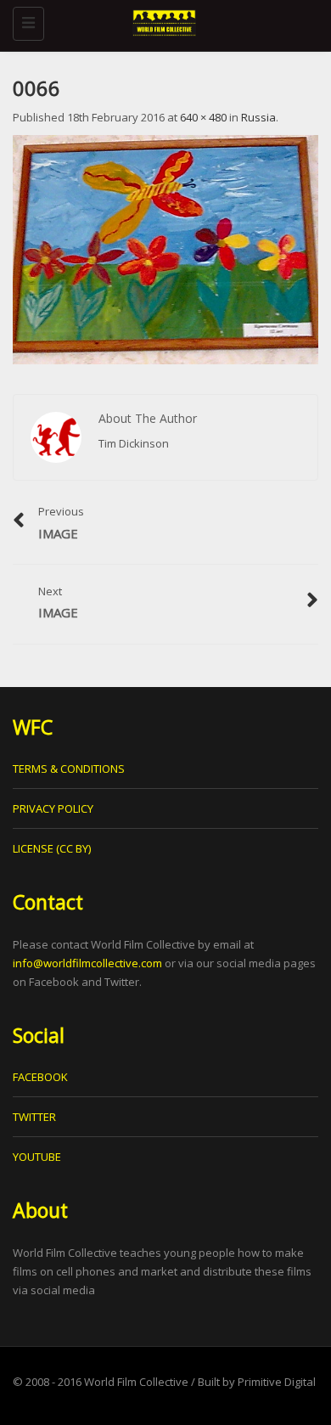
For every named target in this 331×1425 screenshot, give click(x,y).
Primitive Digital (277, 1381)
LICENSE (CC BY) (52, 848)
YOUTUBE (37, 1156)
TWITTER (34, 1116)
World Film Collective (136, 1381)
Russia (258, 117)
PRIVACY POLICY (53, 808)
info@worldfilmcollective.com (87, 963)
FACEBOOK (40, 1076)
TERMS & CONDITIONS (69, 768)
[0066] (165, 248)
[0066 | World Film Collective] (161, 21)
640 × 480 (203, 117)
